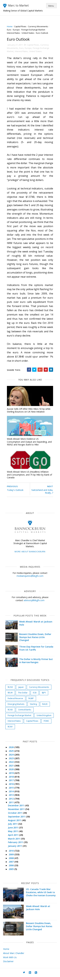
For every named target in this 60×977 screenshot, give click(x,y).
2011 (11, 802)
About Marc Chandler (13, 953)
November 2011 (16, 809)
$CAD (10, 709)
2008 (11, 858)
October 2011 (15, 812)
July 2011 (13, 823)
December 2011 (16, 805)
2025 (11, 750)
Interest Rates (13, 33)
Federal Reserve (15, 698)
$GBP (31, 698)
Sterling (33, 704)
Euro (9, 29)
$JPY (44, 692)
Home (9, 26)
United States (28, 33)
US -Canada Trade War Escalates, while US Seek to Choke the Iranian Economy (41, 892)
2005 (11, 869)
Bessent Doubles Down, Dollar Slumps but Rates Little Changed (35, 637)
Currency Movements (38, 26)
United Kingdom (44, 715)
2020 (11, 769)
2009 (11, 854)
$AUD (45, 704)
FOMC (46, 720)
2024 (11, 754)
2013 (11, 794)
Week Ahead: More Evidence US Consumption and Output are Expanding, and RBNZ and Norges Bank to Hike (29, 441)
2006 (11, 865)
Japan (21, 687)
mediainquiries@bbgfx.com (30, 575)
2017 (11, 780)
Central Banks (24, 709)
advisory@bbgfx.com (34, 600)
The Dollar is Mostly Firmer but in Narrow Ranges (36, 661)
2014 (11, 791)
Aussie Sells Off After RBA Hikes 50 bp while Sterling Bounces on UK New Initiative (28, 410)
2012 (11, 798)
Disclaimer (8, 961)
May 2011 (13, 831)
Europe (16, 29)
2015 (11, 787)
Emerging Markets (16, 704)
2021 (11, 765)
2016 (11, 783)
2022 (11, 761)
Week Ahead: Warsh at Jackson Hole (38, 908)
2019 (11, 773)
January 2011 (15, 845)
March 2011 (14, 838)
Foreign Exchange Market (33, 29)
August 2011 (15, 820)
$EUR (10, 692)
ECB (34, 692)
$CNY (10, 726)
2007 (11, 861)
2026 (11, 747)
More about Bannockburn (30, 551)
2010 (11, 850)
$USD (10, 687)
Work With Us (10, 957)
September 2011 (17, 816)
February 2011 (16, 842)
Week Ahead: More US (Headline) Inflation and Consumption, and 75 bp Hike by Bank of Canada (29, 474)
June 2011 (13, 827)
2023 (11, 758)
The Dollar (23, 692)
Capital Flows (20, 26)
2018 (11, 776)
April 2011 (13, 834)
